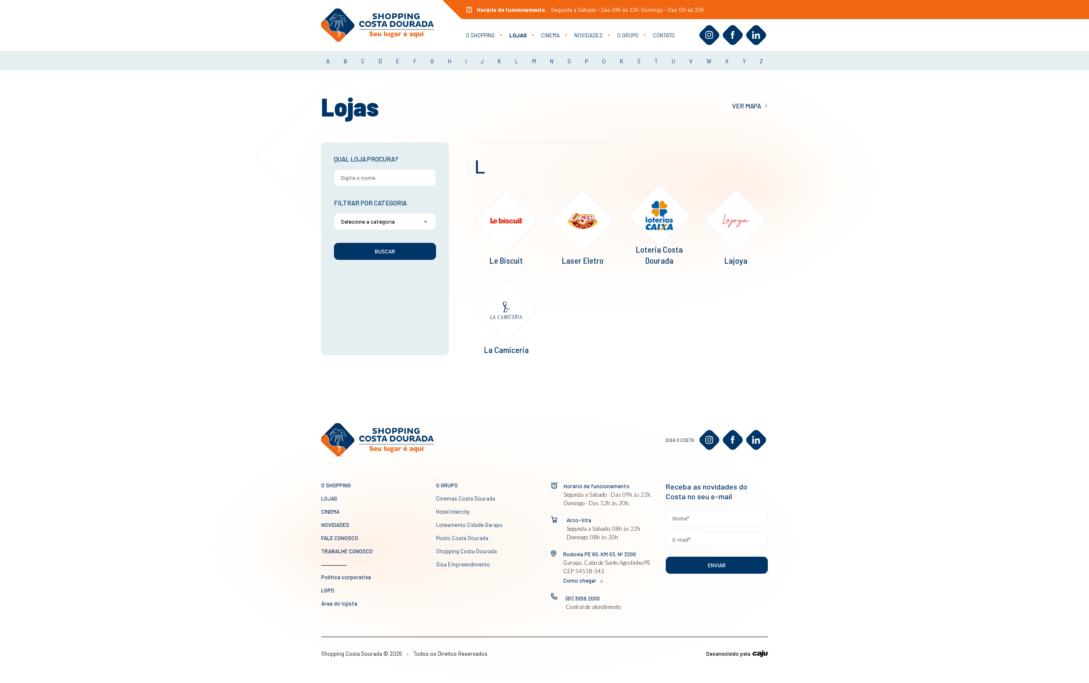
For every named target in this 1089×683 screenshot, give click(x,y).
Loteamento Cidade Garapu (469, 524)
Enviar (717, 565)
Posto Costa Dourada (462, 538)
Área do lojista (339, 603)
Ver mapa (746, 106)
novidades (588, 35)
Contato (664, 35)
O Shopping (480, 35)
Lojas (518, 35)
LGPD (327, 590)
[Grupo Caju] (760, 653)
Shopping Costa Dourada (466, 551)
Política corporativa (346, 577)
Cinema (550, 35)
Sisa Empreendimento (463, 564)
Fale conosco (339, 538)
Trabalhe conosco (347, 551)
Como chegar (579, 580)
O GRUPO (628, 35)
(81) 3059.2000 (583, 598)
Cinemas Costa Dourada (465, 498)
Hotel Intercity (453, 511)
